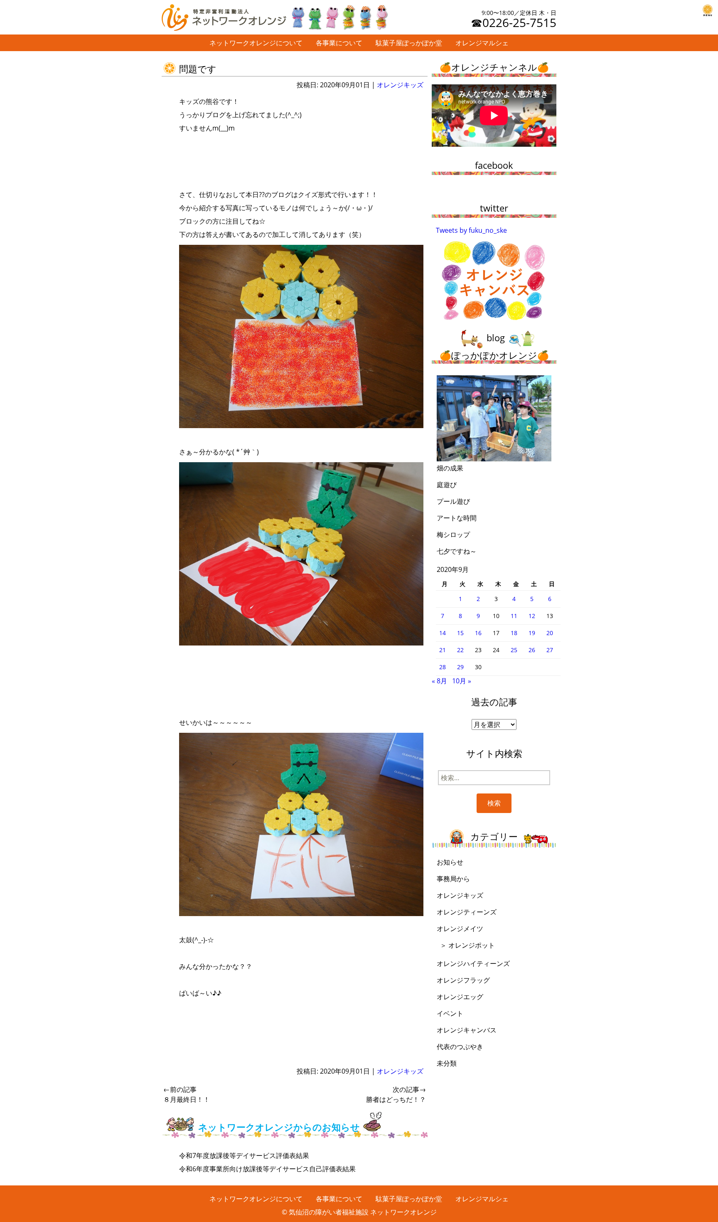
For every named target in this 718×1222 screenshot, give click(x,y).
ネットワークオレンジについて (255, 42)
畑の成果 (450, 468)
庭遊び (447, 484)
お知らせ (450, 862)
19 (532, 633)
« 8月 (439, 680)
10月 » (461, 680)
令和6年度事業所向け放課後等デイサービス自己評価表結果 (267, 1168)
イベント (450, 1013)
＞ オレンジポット (467, 945)
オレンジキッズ (400, 84)
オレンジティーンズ (467, 911)
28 (442, 667)
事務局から (453, 878)
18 (514, 633)
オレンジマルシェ (482, 42)
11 (514, 616)
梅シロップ (453, 534)
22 (460, 650)
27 (549, 650)
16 (478, 633)
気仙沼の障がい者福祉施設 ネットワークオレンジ (363, 1212)
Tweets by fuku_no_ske (471, 230)
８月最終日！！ (186, 1094)
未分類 (447, 1063)
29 (460, 667)
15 (460, 633)
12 (532, 616)
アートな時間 (457, 517)
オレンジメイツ (460, 928)
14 (442, 633)
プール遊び (453, 501)
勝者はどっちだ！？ (396, 1094)
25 (514, 650)
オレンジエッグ (460, 996)
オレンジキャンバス (467, 1030)
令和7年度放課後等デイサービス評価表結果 (244, 1155)
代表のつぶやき (460, 1046)
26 (532, 650)
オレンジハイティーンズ (473, 963)
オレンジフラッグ (463, 980)
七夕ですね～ (457, 551)
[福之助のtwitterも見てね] (339, 15)
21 (442, 650)
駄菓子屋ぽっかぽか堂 (409, 42)
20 (549, 633)
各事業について (339, 42)
